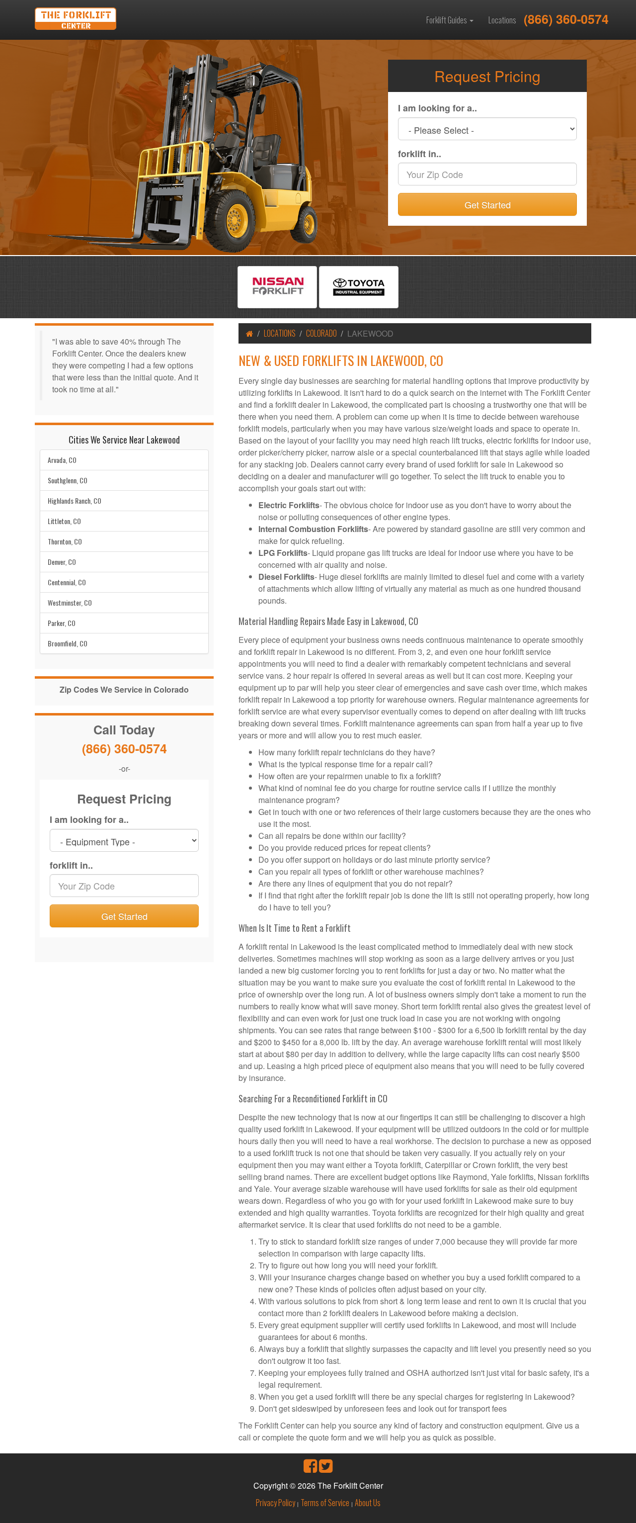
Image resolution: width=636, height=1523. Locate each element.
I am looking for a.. (437, 108)
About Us (368, 1503)
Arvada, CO (62, 459)
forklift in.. (419, 154)
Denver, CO (62, 561)
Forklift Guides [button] (447, 20)
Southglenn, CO (67, 480)
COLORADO (321, 333)
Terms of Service (325, 1503)
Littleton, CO (64, 521)
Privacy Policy (275, 1503)
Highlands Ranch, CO (74, 500)
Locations (502, 20)
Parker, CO (62, 623)
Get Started (488, 204)
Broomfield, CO (67, 643)
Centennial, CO (67, 582)
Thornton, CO (65, 541)
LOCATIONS (280, 333)
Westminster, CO (70, 602)
